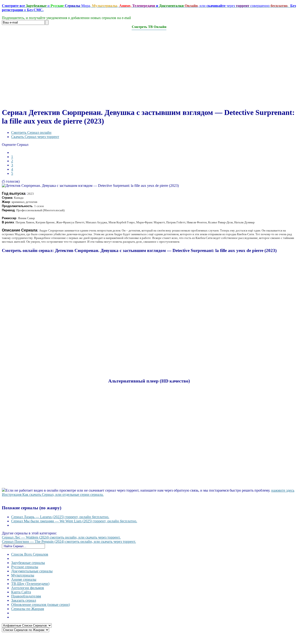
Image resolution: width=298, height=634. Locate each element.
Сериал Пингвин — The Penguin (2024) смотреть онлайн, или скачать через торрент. (69, 541)
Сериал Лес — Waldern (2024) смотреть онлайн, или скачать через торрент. (61, 537)
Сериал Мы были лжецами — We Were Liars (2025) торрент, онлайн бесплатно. (74, 521)
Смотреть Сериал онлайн (31, 132)
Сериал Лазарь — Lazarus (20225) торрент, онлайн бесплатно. (60, 517)
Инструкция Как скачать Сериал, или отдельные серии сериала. (53, 494)
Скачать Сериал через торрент (35, 137)
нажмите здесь (282, 490)
